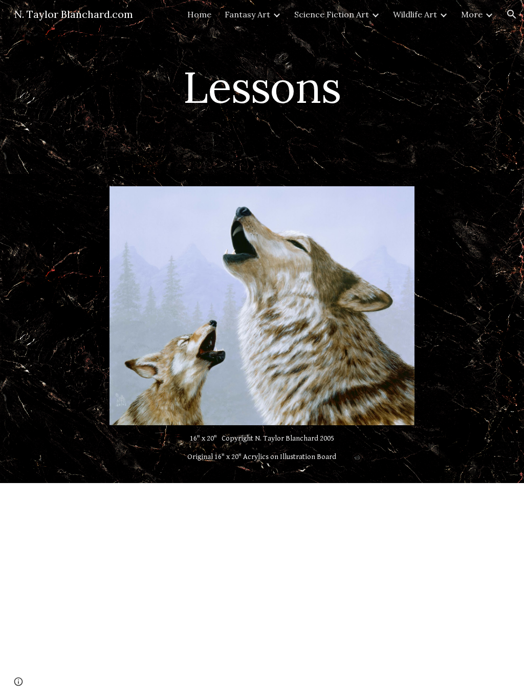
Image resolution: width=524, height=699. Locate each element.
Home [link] (199, 14)
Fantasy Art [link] (247, 14)
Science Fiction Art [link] (331, 14)
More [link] (472, 14)
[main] (262, 87)
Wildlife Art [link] (415, 14)
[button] (511, 14)
